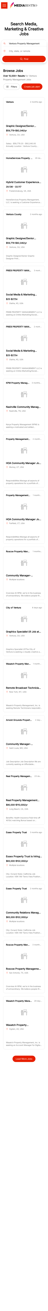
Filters (14, 86)
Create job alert (32, 86)
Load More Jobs (24, 1058)
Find (26, 59)
